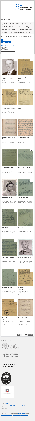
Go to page (6, 42)
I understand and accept (9, 40)
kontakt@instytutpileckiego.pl (8, 51)
